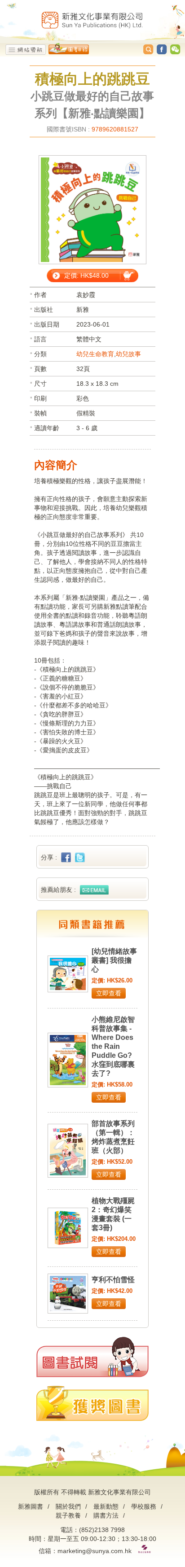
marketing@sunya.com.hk (94, 1550)
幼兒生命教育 (95, 354)
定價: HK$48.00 (86, 275)
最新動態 (106, 1506)
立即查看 (108, 993)
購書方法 (106, 1515)
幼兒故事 (128, 354)
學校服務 (143, 1506)
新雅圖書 (30, 1506)
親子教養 (68, 1515)
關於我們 (68, 1506)
